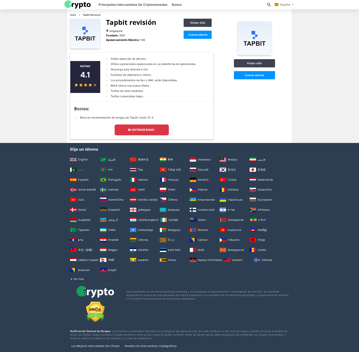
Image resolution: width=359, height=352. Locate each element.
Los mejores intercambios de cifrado (95, 346)
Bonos (176, 5)
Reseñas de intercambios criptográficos (151, 346)
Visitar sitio (197, 22)
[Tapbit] (254, 54)
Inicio (73, 14)
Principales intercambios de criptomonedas (133, 5)
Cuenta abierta (198, 34)
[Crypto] (95, 295)
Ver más (78, 279)
